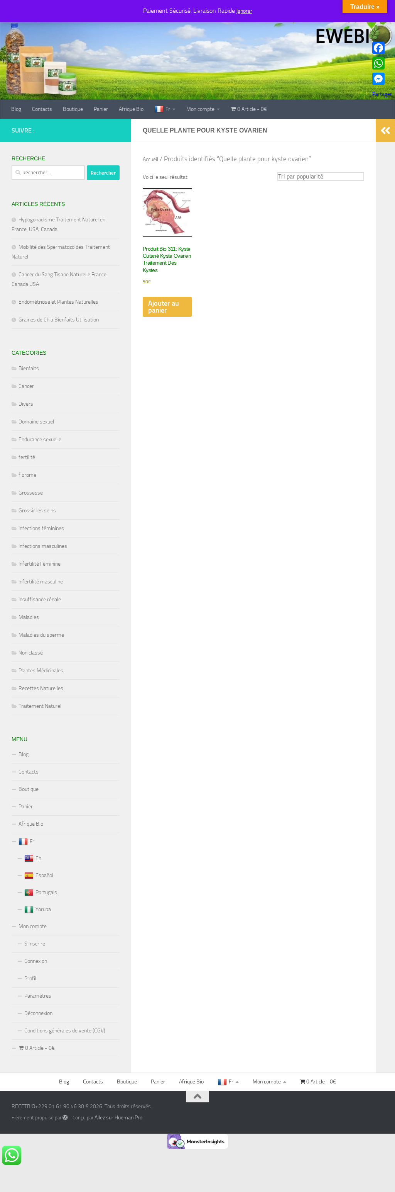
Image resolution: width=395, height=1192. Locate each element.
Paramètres (37, 996)
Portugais (46, 892)
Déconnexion (38, 1013)
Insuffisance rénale (40, 599)
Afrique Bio (131, 109)
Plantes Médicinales (41, 670)
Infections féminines (41, 528)
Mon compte (200, 109)
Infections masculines (43, 546)
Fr (167, 109)
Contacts (42, 109)
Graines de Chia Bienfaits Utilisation (59, 319)
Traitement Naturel (40, 706)
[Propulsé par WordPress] (65, 1117)
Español (44, 875)
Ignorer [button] (244, 11)
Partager (382, 94)
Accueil (150, 159)
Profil (30, 978)
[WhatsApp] (382, 63)
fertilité (27, 457)
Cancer (26, 386)
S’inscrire (34, 943)
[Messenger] (382, 79)
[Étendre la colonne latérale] (385, 130)
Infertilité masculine (41, 581)
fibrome (27, 475)
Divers (26, 404)
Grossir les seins (37, 510)
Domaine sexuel (36, 421)
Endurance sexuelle (40, 439)
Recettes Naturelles (41, 688)
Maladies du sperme (41, 635)
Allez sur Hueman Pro (118, 1117)
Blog (16, 109)
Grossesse (31, 493)
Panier (101, 109)
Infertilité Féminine (40, 564)
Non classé (31, 653)
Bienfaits (29, 368)
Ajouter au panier (163, 307)
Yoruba (43, 909)
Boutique (73, 109)
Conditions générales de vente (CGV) (64, 1030)
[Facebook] (382, 48)
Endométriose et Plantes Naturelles (58, 302)
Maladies (29, 617)
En (38, 858)
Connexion (35, 961)
